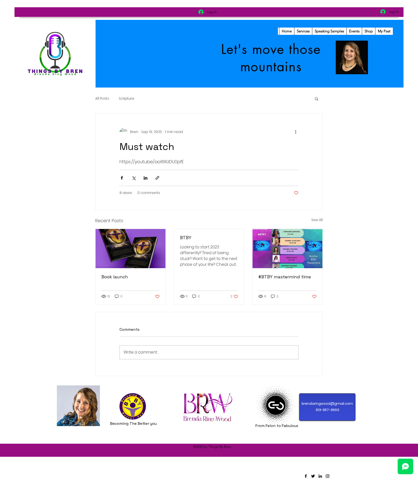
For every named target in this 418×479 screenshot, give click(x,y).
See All (317, 219)
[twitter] (313, 476)
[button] (316, 99)
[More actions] (296, 132)
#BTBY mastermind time (284, 277)
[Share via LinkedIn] (145, 178)
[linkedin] (320, 476)
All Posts (102, 98)
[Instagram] (327, 476)
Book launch (114, 277)
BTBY (185, 237)
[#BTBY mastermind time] (287, 248)
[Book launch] (130, 248)
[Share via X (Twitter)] (133, 178)
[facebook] (305, 476)
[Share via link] (157, 178)
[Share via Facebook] (121, 178)
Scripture (126, 98)
